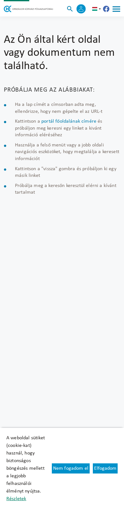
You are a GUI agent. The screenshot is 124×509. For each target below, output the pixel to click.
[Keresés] (70, 9)
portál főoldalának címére (68, 121)
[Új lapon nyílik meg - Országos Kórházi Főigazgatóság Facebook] (106, 9)
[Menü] (116, 9)
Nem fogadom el (70, 468)
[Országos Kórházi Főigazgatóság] (28, 9)
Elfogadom (105, 468)
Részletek (16, 498)
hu (97, 8)
